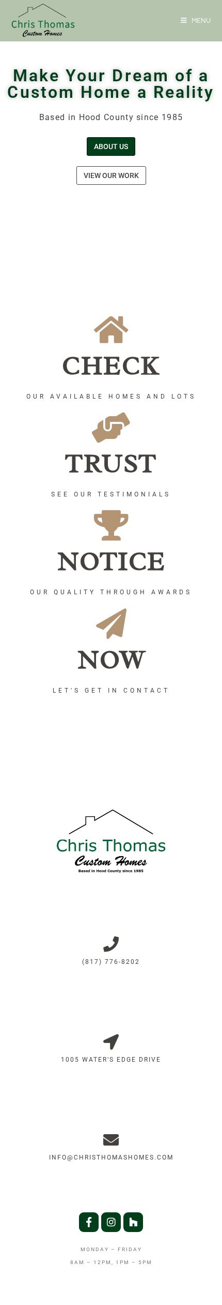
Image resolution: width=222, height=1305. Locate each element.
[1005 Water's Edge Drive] (111, 1042)
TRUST (111, 463)
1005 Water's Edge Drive (111, 1059)
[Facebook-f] (89, 1222)
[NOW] (111, 623)
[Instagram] (111, 1222)
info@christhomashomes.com (111, 1157)
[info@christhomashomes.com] (111, 1140)
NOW (111, 659)
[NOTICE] (111, 525)
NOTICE (111, 561)
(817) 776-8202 (111, 961)
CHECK (111, 365)
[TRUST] (111, 427)
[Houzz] (133, 1222)
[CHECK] (111, 329)
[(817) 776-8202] (111, 944)
